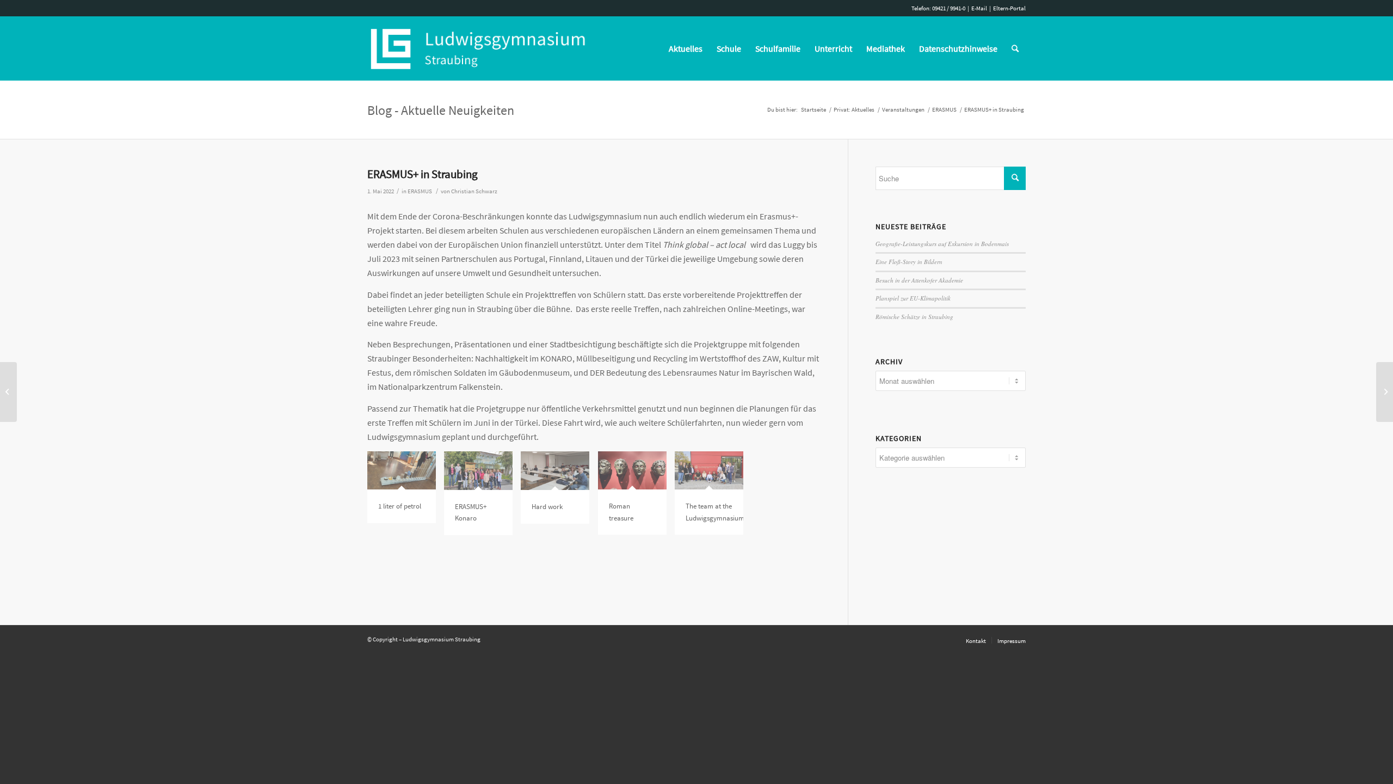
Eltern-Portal (1009, 8)
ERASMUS (420, 191)
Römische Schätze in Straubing (914, 317)
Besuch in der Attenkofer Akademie (919, 280)
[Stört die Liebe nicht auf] (1384, 392)
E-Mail (979, 8)
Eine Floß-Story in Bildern (909, 262)
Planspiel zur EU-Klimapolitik (913, 298)
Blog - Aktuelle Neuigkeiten (440, 110)
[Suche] (1015, 48)
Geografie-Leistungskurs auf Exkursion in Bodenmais (942, 244)
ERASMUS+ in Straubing (422, 174)
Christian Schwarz (474, 191)
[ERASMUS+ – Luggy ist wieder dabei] (8, 392)
